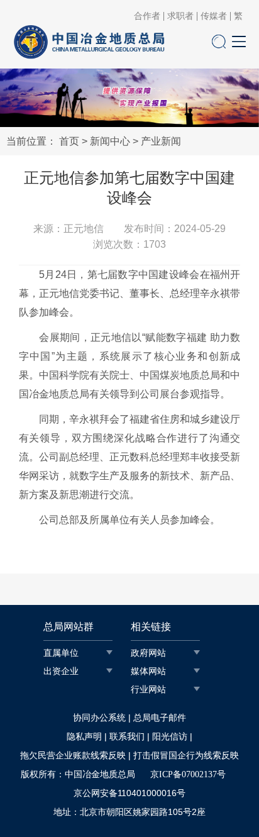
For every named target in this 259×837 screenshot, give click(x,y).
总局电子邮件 (159, 718)
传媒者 (214, 16)
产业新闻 (161, 141)
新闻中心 (110, 141)
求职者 (180, 16)
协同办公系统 (99, 718)
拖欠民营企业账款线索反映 (73, 755)
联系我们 (127, 736)
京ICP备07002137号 (188, 774)
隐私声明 (84, 736)
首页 (69, 141)
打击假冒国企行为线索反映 (186, 755)
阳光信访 (169, 736)
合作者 (147, 16)
